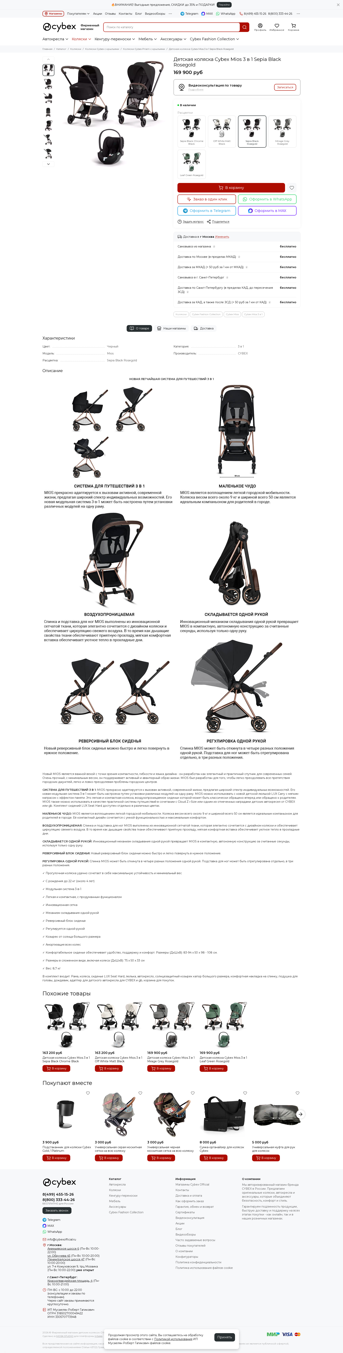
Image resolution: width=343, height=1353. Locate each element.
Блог (138, 13)
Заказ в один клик (210, 199)
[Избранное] (292, 187)
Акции (97, 13)
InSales (98, 1336)
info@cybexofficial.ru (61, 1239)
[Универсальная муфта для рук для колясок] (276, 1114)
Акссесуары (171, 39)
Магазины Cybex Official (192, 1184)
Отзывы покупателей (190, 1245)
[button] (58, 113)
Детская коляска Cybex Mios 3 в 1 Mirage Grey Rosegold (171, 1059)
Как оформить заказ (189, 1201)
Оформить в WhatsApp (270, 199)
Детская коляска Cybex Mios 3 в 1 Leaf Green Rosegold (223, 1059)
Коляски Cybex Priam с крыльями (144, 48)
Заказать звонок (56, 1210)
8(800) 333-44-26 (280, 13)
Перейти (224, 4)
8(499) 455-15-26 (255, 13)
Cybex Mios (232, 314)
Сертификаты (185, 1212)
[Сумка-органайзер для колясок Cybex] (224, 1114)
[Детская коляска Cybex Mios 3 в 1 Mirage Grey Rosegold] (171, 1025)
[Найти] (244, 27)
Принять (224, 1337)
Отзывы (110, 13)
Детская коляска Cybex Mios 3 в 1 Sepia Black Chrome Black (66, 1059)
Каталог (61, 48)
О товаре (142, 328)
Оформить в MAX (270, 211)
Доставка (207, 328)
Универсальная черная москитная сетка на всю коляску (170, 1149)
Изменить (222, 236)
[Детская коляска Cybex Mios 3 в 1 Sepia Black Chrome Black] (66, 1025)
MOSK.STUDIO (64, 1336)
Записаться (285, 87)
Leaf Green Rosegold (191, 175)
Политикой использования (173, 1339)
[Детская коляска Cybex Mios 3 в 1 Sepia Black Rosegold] (113, 113)
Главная (47, 48)
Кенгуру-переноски (113, 39)
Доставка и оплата (188, 1195)
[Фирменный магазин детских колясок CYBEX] (59, 27)
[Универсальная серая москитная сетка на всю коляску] (119, 1114)
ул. (49, 1266)
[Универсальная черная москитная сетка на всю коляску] (171, 1114)
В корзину (234, 188)
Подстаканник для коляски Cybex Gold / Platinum (66, 1149)
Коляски (79, 39)
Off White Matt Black (222, 142)
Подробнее (195, 89)
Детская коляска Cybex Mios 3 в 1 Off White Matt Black (118, 1059)
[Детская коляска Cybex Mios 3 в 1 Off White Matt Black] (119, 1025)
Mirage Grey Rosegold (282, 142)
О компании (184, 1251)
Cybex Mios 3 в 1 (253, 314)
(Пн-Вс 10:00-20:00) (73, 1256)
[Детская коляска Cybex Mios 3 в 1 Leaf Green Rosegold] (224, 1025)
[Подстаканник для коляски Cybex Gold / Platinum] (66, 1114)
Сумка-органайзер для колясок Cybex (222, 1149)
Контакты (125, 13)
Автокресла (53, 39)
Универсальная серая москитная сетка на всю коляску (118, 1149)
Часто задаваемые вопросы (195, 1240)
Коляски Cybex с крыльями (102, 48)
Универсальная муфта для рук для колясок (273, 1149)
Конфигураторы (186, 1257)
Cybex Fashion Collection (212, 39)
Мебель (146, 39)
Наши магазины (174, 328)
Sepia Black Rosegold (252, 142)
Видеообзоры (155, 13)
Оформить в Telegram (210, 211)
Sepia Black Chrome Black (191, 142)
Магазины (55, 13)
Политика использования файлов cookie (204, 1268)
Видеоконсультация (189, 1218)
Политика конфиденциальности (198, 1262)
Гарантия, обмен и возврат (194, 1207)
